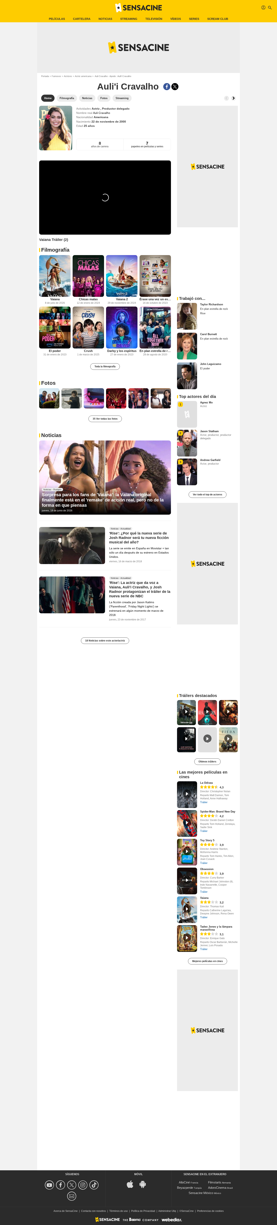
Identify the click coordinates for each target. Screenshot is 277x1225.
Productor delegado (116, 108)
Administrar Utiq (167, 1211)
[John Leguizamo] (187, 375)
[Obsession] (187, 881)
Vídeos (175, 18)
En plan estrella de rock (155, 351)
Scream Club (217, 18)
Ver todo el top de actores (207, 494)
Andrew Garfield (210, 460)
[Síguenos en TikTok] (94, 1185)
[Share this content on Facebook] (166, 86)
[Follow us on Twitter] (72, 1185)
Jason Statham (209, 431)
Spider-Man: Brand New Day (217, 811)
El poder (55, 351)
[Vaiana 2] (121, 276)
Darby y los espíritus (121, 351)
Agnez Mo (206, 402)
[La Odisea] (187, 794)
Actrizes (68, 76)
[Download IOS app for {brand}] (132, 1184)
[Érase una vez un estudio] (155, 276)
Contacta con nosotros (93, 1211)
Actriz (96, 108)
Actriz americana (83, 76)
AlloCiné (184, 1182)
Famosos (56, 76)
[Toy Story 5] (187, 852)
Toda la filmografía (105, 366)
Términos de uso (118, 1211)
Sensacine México (201, 1193)
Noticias (105, 18)
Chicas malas (88, 299)
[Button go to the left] (226, 98)
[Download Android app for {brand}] (145, 1184)
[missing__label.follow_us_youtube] (50, 1185)
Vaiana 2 (122, 299)
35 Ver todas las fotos (105, 418)
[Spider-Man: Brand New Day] (187, 823)
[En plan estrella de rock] (155, 327)
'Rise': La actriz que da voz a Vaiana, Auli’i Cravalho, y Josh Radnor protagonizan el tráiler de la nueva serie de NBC (139, 589)
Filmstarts (214, 1182)
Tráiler (203, 802)
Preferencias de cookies (210, 1211)
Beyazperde (185, 1187)
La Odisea (206, 782)
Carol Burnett (208, 334)
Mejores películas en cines (207, 961)
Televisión (153, 18)
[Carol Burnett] (187, 346)
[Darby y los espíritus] (121, 327)
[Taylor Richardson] (187, 316)
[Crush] (88, 327)
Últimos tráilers (207, 761)
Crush (88, 351)
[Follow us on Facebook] (61, 1185)
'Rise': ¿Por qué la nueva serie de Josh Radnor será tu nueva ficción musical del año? (139, 537)
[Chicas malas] (88, 276)
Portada (45, 76)
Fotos (48, 383)
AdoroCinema (217, 1187)
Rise (202, 313)
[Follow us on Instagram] (83, 1185)
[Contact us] (72, 1196)
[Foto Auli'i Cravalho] (49, 398)
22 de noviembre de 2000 (108, 121)
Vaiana (55, 299)
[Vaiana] (55, 276)
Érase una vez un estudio (155, 299)
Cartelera (81, 18)
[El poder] (55, 327)
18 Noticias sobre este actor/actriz (105, 640)
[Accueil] (138, 8)
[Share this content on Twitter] (174, 86)
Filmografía (55, 250)
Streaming (128, 18)
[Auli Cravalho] (55, 128)
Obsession (207, 869)
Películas (57, 18)
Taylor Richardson (211, 304)
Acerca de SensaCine (66, 1211)
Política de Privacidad (143, 1211)
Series (194, 18)
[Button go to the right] (233, 98)
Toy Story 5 (207, 840)
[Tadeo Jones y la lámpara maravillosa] (187, 938)
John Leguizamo (210, 364)
